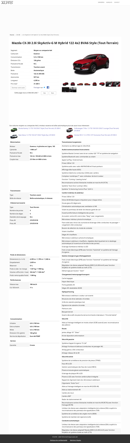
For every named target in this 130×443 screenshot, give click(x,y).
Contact (117, 2)
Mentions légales (75, 440)
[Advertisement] (65, 19)
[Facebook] (48, 87)
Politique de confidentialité (58, 440)
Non (52, 93)
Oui (44, 93)
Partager (37, 87)
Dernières (101, 2)
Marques (109, 2)
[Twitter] (44, 87)
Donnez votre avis (18, 88)
